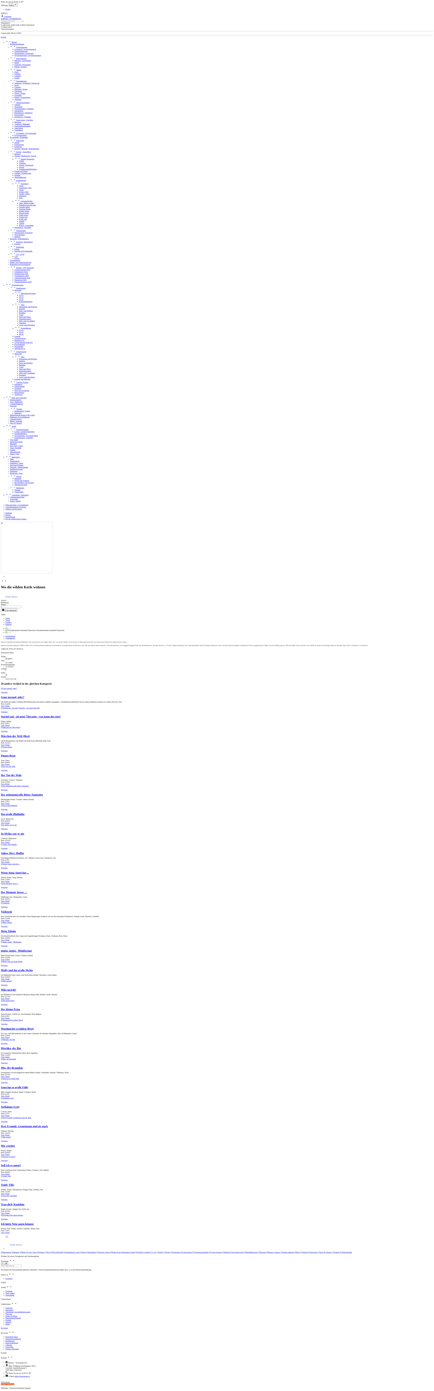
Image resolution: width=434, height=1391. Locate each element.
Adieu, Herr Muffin (12, 853)
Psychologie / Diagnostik (19, 137)
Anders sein (23, 217)
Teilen (7, 618)
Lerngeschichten (23, 201)
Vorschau (4, 692)
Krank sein (23, 219)
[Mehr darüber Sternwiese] (312, 1252)
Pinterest (8, 624)
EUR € (8, 9)
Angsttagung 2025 (21, 272)
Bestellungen (10, 1341)
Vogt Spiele (14, 440)
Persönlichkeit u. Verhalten (24, 109)
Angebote (8, 1291)
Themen (16, 409)
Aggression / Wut (25, 188)
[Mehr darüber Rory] (297, 1252)
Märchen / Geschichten (22, 61)
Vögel (21, 315)
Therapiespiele (15, 452)
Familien (17, 74)
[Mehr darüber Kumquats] (175, 1252)
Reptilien (22, 313)
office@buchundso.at (22, 1376)
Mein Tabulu (8, 931)
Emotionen (21, 184)
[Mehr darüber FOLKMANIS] (57, 1252)
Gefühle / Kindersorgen (22, 173)
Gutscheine (14, 499)
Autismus (17, 99)
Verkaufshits (9, 1295)
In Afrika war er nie (12, 833)
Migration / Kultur (20, 89)
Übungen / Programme (22, 65)
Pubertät (17, 175)
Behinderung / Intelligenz (23, 113)
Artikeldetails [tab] (10, 638)
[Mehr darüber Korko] (167, 1252)
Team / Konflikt (15, 448)
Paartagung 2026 (20, 280)
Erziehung (18, 147)
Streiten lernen (24, 211)
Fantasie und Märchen (22, 379)
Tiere (19, 305)
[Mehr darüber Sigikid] (304, 1252)
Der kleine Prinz (10, 1009)
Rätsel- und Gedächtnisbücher (20, 263)
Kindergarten (19, 145)
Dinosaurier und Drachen (28, 307)
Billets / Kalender (16, 421)
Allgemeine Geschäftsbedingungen (17, 1312)
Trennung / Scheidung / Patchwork (26, 83)
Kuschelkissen (19, 344)
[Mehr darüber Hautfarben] (91, 1252)
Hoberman (14, 471)
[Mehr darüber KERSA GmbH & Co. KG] (146, 1252)
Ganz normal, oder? (12, 697)
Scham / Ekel (23, 192)
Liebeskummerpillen (17, 497)
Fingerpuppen (18, 352)
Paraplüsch (18, 384)
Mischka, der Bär (11, 1048)
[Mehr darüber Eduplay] (41, 1252)
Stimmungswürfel (20, 485)
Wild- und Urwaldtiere (27, 321)
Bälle (12, 459)
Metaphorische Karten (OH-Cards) (22, 415)
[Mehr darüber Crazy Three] (31, 1252)
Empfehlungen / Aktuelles (23, 438)
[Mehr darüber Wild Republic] (346, 1252)
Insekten (22, 309)
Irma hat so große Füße (14, 1087)
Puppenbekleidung (25, 302)
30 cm (21, 332)
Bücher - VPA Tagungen (22, 268)
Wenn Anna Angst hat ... (15, 872)
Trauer (21, 190)
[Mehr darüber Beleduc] (16, 1252)
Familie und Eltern (21, 171)
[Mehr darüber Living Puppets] (215, 1252)
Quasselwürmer (20, 338)
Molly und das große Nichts (17, 970)
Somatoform (18, 111)
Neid (20, 198)
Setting (15, 70)
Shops (7, 1324)
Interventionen (18, 59)
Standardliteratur (20, 177)
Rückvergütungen (11, 1343)
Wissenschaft (18, 231)
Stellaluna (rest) (10, 1106)
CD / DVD (17, 254)
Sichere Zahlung (11, 1316)
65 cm (21, 295)
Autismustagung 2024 (22, 270)
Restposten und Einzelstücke (20, 265)
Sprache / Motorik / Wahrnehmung (26, 149)
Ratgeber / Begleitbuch (21, 242)
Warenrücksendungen (13, 1339)
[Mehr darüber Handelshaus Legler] (72, 1252)
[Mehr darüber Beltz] (23, 1252)
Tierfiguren (18, 395)
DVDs (16, 258)
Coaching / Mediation (22, 124)
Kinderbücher (18, 181)
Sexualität (17, 95)
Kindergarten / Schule (22, 411)
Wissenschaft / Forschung (23, 233)
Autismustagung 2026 (22, 278)
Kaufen (3, 37)
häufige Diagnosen (24, 159)
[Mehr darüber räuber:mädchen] (287, 1252)
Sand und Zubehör (16, 465)
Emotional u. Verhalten (22, 117)
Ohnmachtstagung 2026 (23, 282)
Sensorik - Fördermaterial (19, 467)
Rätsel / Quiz (14, 454)
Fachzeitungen (15, 260)
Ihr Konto (4, 1328)
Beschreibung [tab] (10, 636)
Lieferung (8, 1308)
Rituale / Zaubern (20, 67)
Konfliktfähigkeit (20, 434)
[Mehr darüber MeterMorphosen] (251, 1252)
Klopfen (17, 244)
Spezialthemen (18, 81)
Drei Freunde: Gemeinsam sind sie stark (24, 1126)
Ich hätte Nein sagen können (17, 1223)
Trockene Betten (25, 209)
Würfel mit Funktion (21, 481)
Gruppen (17, 76)
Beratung (17, 122)
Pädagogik (17, 141)
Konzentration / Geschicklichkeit (26, 436)
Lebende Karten (15, 419)
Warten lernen (24, 213)
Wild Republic (19, 386)
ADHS (21, 161)
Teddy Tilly (7, 1184)
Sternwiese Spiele (16, 442)
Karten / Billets (15, 501)
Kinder (16, 78)
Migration (17, 413)
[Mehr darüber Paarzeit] (262, 1252)
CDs (16, 256)
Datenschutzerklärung (13, 1318)
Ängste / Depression (26, 165)
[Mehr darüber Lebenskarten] (186, 1252)
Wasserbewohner (25, 319)
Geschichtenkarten (16, 404)
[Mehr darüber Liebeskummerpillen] (200, 1252)
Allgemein (18, 91)
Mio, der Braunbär (12, 1067)
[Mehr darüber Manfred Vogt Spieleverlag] (232, 1252)
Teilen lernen (23, 215)
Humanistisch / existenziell (23, 53)
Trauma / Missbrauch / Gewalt (25, 156)
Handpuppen (18, 288)
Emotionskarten (15, 400)
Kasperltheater (22, 328)
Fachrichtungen (18, 47)
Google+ (8, 622)
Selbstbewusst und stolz (27, 205)
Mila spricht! (8, 989)
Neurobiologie (19, 235)
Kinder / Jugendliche (20, 152)
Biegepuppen (19, 393)
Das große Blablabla (12, 814)
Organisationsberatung (22, 126)
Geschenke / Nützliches (17, 495)
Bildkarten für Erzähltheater (20, 417)
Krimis (16, 249)
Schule (16, 143)
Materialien (12, 457)
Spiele (16, 63)
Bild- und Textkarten (16, 398)
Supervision (18, 128)
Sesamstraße (18, 346)
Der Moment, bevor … (14, 892)
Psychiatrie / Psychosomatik (23, 133)
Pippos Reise (8, 755)
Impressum (9, 1310)
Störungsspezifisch (20, 103)
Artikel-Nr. (5, 649)
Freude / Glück (24, 194)
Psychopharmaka (20, 135)
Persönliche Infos (11, 1337)
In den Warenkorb (9, 609)
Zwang (21, 167)
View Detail (5, 706)
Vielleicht (6, 911)
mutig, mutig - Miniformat (16, 950)
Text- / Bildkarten (16, 402)
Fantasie (17, 336)
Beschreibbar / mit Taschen (24, 483)
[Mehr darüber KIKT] (160, 1252)
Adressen (8, 1345)
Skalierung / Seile (16, 473)
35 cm (21, 300)
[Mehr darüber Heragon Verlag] (103, 1252)
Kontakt (8, 1320)
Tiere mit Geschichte (21, 391)
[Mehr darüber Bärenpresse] (6, 1252)
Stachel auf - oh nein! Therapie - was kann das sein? (31, 716)
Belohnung (17, 488)
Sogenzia (13, 406)
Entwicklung (19, 115)
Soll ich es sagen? (11, 1165)
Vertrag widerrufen (12, 1349)
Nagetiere (22, 323)
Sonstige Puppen (19, 382)
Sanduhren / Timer (16, 463)
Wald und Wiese (25, 317)
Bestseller (17, 290)
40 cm (21, 334)
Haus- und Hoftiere (26, 311)
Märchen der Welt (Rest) (15, 736)
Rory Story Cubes (16, 446)
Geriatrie (17, 87)
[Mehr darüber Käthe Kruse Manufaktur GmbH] (122, 1252)
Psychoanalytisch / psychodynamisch (27, 55)
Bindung (17, 154)
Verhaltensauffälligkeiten (28, 169)
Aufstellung (18, 130)
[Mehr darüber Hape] (83, 1252)
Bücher (11, 42)
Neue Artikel (10, 1293)
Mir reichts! (8, 1145)
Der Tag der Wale (11, 775)
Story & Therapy (16, 423)
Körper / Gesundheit (26, 225)
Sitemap (8, 1322)
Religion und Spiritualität (23, 251)
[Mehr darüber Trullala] (336, 1252)
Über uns (8, 1314)
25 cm (21, 330)
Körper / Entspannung (22, 97)
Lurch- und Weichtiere (27, 325)
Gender (21, 223)
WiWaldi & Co (19, 349)
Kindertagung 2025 (21, 274)
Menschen (18, 354)
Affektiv (17, 105)
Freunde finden (24, 207)
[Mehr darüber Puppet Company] (273, 1252)
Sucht (16, 85)
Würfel (15, 477)
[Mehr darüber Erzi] (47, 1252)
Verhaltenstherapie (21, 51)
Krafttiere (17, 388)
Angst (21, 186)
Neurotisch (18, 107)
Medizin (17, 237)
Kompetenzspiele (19, 430)
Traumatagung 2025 (21, 276)
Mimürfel (13, 444)
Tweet (7, 620)
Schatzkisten (18, 492)
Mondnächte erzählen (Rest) (17, 1028)
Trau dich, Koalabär (13, 1204)
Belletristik (17, 247)
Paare (16, 72)
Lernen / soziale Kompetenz (24, 432)
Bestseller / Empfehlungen (19, 239)
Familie (21, 221)
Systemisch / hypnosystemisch (25, 49)
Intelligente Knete (16, 469)
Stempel (17, 490)
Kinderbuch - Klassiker (22, 228)
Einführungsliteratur (17, 44)
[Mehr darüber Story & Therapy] (325, 1252)
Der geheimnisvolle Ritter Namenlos (22, 794)
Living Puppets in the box (23, 342)
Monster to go (19, 340)
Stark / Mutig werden (26, 203)
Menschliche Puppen (25, 293)
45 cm (21, 297)
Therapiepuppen (14, 285)
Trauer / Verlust (19, 93)
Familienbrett (14, 461)
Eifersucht (22, 196)
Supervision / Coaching (21, 120)
